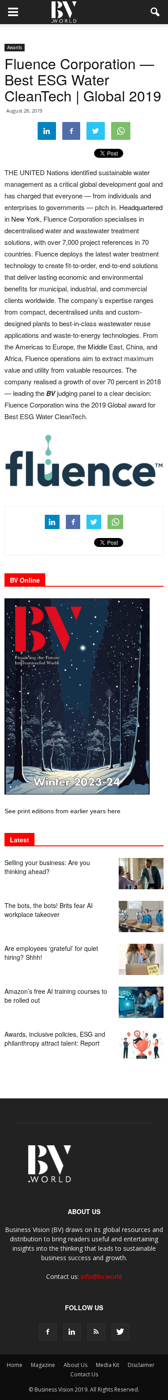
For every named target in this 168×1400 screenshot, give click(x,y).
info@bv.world (101, 1276)
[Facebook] (48, 1332)
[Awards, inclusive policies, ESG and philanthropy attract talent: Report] (141, 1045)
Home (14, 1365)
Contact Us (84, 1374)
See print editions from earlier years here (62, 811)
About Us (75, 1365)
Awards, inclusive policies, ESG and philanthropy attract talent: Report (54, 1038)
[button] (155, 12)
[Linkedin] (72, 1332)
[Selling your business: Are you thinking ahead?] (141, 873)
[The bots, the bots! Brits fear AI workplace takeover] (141, 916)
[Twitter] (120, 1332)
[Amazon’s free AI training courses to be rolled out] (141, 1002)
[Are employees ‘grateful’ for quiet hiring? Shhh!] (141, 959)
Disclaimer (141, 1365)
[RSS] (96, 1332)
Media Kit (107, 1365)
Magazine (43, 1365)
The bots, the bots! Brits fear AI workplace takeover (48, 910)
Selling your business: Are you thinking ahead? (47, 867)
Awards (14, 47)
